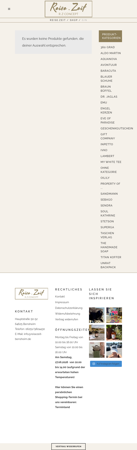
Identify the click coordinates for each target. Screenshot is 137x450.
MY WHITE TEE (111, 162)
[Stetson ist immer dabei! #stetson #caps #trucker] (114, 350)
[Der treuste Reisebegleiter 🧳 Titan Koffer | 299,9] (97, 350)
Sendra (107, 205)
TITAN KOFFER (111, 257)
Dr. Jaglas (109, 96)
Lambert (107, 156)
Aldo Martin (111, 53)
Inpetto (107, 144)
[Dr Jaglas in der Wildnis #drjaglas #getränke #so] (114, 332)
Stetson (107, 221)
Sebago (106, 199)
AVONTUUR (109, 65)
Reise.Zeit (58, 20)
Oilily (105, 178)
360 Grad (108, 47)
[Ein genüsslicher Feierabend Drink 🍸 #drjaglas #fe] (97, 332)
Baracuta (108, 70)
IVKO (104, 150)
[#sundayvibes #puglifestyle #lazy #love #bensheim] (97, 315)
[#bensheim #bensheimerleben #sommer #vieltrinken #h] (114, 315)
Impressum (62, 302)
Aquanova (109, 59)
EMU (104, 102)
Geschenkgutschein (117, 128)
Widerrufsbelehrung (67, 313)
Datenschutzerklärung (68, 308)
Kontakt (60, 296)
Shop (74, 20)
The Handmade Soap (109, 247)
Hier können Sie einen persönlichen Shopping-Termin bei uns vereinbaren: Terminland (69, 397)
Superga (107, 227)
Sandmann (109, 193)
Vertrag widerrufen (66, 319)
